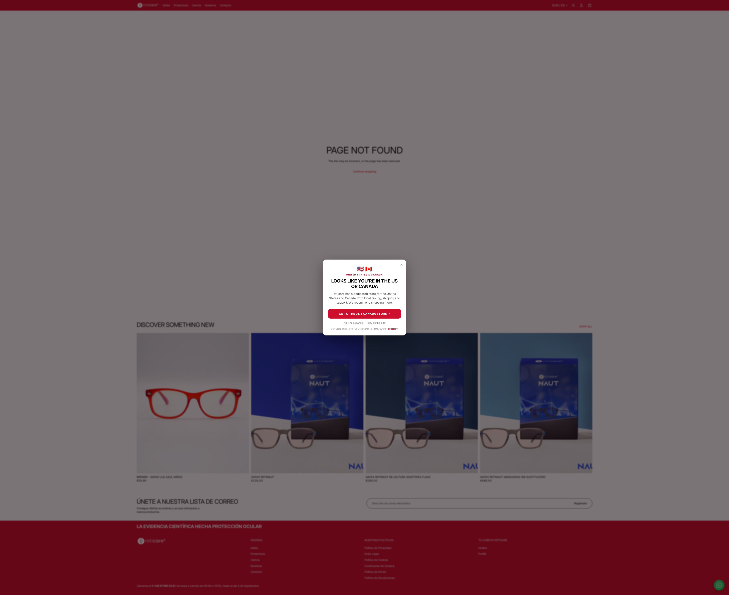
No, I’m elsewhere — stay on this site (364, 322)
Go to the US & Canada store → (364, 314)
